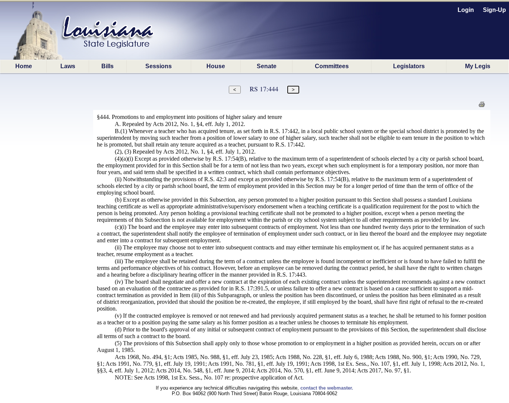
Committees (332, 66)
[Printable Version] (481, 106)
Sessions (158, 66)
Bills (107, 66)
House (215, 66)
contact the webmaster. (326, 388)
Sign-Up (494, 10)
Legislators (409, 66)
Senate (266, 66)
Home (23, 66)
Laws (67, 66)
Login (466, 10)
